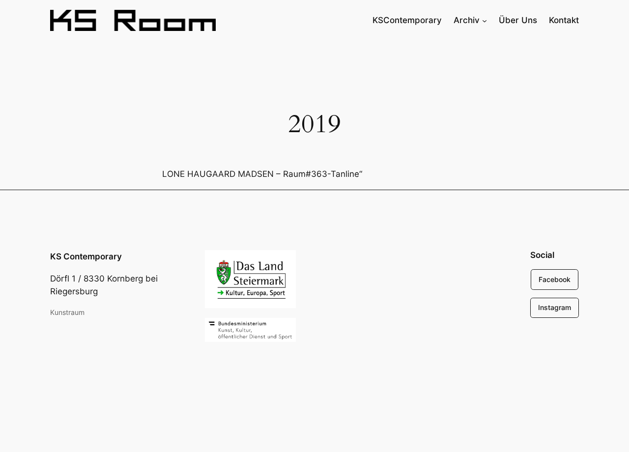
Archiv (467, 20)
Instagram (554, 307)
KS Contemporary (86, 256)
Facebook (555, 279)
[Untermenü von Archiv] (484, 20)
